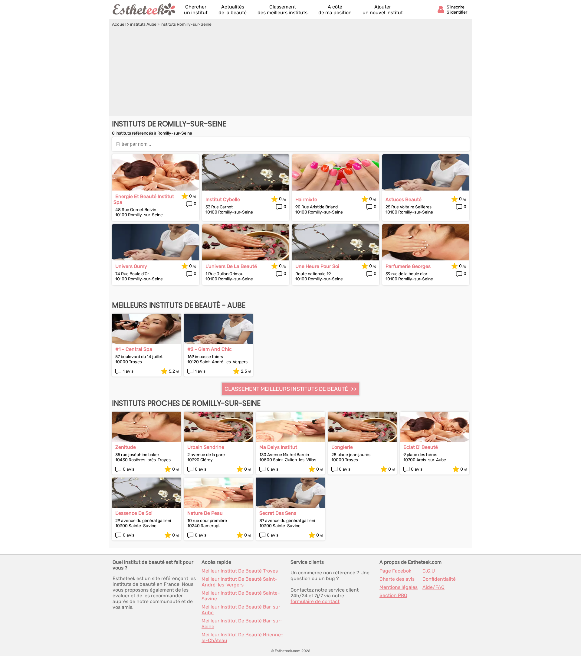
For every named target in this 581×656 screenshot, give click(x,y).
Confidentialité (439, 579)
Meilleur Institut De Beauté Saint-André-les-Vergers (239, 582)
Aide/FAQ (433, 587)
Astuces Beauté (404, 199)
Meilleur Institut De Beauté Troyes (240, 571)
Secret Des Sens (277, 513)
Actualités (232, 9)
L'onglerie (342, 447)
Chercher (196, 9)
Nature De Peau (205, 513)
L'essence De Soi (134, 513)
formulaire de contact (315, 601)
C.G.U (428, 571)
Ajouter (383, 9)
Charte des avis (397, 579)
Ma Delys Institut (278, 447)
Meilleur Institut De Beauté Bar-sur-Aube (242, 609)
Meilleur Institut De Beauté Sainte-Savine (241, 596)
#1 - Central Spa (133, 349)
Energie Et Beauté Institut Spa (143, 199)
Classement (282, 9)
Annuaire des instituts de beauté (144, 9)
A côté (335, 9)
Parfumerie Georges (408, 266)
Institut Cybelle (222, 199)
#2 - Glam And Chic (209, 349)
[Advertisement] (290, 72)
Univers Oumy (131, 266)
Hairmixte (306, 199)
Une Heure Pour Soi (317, 266)
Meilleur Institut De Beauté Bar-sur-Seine (242, 623)
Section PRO (393, 595)
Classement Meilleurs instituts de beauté (286, 389)
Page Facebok (395, 571)
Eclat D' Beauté (420, 447)
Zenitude (125, 447)
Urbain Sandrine (205, 447)
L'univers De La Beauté (231, 266)
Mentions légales (398, 587)
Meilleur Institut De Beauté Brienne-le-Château (242, 637)
